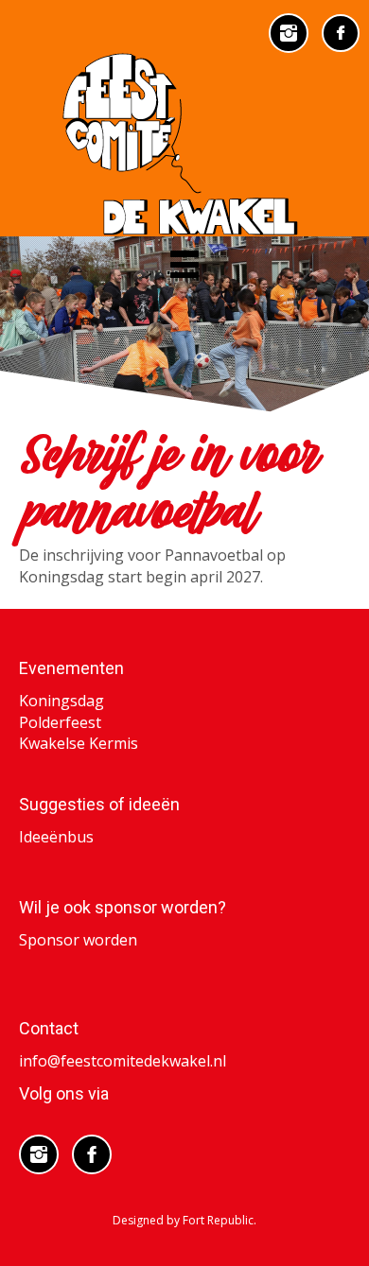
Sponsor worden (78, 939)
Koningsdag (61, 700)
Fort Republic (218, 1220)
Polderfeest (60, 722)
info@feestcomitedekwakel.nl (122, 1060)
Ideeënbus (56, 836)
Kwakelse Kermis (78, 743)
